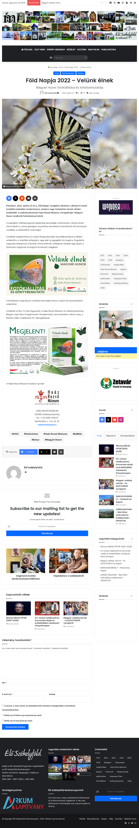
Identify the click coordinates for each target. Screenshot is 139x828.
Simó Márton (105, 283)
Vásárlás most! (130, 819)
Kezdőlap (54, 67)
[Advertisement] (119, 619)
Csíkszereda (105, 265)
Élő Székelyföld (51, 93)
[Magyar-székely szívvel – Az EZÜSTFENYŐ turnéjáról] (76, 608)
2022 (16, 433)
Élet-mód (40, 49)
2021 (102, 255)
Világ (111, 819)
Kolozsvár (104, 274)
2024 (126, 255)
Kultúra (81, 49)
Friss (99, 435)
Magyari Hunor (54, 439)
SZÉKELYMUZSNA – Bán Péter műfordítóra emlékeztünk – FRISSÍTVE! (124, 515)
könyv (36, 439)
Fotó (61, 67)
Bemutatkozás (93, 819)
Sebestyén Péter (120, 278)
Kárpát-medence (56, 49)
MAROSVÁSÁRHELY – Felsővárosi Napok (124, 499)
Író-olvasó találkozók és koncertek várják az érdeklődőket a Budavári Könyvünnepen (47, 622)
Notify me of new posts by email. (18, 721)
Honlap (52, 694)
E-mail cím (7, 694)
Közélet (71, 49)
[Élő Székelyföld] (69, 25)
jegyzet (123, 269)
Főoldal (28, 49)
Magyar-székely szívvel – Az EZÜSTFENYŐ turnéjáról (64, 3)
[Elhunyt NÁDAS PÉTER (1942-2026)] (18, 608)
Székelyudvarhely (121, 283)
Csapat (104, 819)
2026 (110, 260)
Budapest (119, 260)
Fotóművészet (68, 73)
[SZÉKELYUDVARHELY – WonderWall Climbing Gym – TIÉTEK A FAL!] (69, 768)
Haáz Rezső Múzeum (56, 433)
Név (4, 683)
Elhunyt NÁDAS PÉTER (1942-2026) (16, 619)
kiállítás (78, 433)
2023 (118, 255)
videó (102, 288)
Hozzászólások (127, 435)
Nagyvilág (93, 49)
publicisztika (105, 278)
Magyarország (117, 274)
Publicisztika (108, 49)
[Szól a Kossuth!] (69, 776)
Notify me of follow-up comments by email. (23, 715)
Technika (118, 819)
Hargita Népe (119, 265)
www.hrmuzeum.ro (47, 424)
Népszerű (111, 435)
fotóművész (31, 433)
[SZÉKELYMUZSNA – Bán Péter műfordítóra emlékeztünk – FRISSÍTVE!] (106, 513)
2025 (102, 260)
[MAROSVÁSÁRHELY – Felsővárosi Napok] (106, 500)
